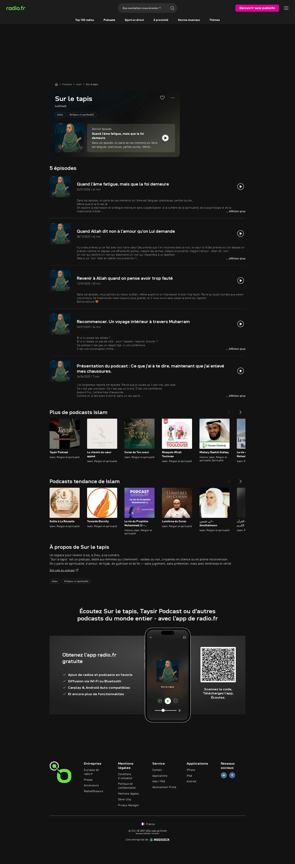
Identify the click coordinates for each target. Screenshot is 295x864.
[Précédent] (229, 410)
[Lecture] (165, 138)
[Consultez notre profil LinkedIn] (223, 775)
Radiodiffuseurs (93, 791)
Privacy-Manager (128, 805)
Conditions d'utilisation (125, 776)
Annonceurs (91, 785)
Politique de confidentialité (126, 785)
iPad (189, 775)
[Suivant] (240, 410)
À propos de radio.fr (91, 772)
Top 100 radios (84, 20)
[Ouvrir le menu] (286, 8)
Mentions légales (128, 793)
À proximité (161, 20)
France (150, 824)
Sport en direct (134, 20)
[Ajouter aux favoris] (162, 97)
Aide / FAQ (158, 781)
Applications (159, 775)
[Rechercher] (172, 8)
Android (191, 781)
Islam (60, 115)
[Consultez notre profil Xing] (232, 775)
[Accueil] (56, 84)
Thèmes (215, 20)
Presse (88, 779)
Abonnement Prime (164, 787)
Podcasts (109, 20)
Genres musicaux (189, 20)
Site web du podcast (62, 570)
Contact (157, 770)
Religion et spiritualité (82, 115)
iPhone (191, 770)
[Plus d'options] (172, 97)
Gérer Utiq (124, 799)
